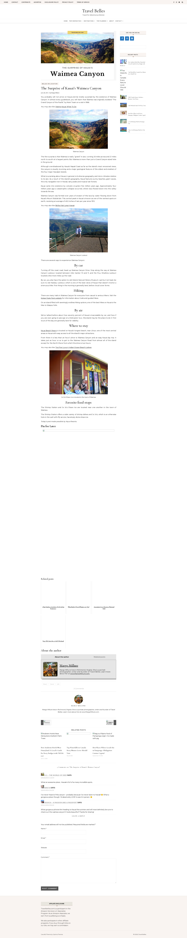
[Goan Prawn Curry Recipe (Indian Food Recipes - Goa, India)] (45, 722)
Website (44, 848)
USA (58, 684)
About (111, 21)
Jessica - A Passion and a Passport (60, 803)
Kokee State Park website (51, 298)
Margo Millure (55, 93)
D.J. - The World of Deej (55, 775)
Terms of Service (83, 2)
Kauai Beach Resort (49, 331)
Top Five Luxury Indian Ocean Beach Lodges (73, 347)
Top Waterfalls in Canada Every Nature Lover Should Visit (77, 750)
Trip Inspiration (75, 21)
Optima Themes (58, 934)
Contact (15, 2)
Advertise (37, 2)
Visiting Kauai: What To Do (65, 107)
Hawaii (52, 684)
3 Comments (79, 689)
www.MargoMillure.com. (80, 674)
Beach (45, 684)
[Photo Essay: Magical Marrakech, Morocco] (111, 722)
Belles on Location (50, 83)
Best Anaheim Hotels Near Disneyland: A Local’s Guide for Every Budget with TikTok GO (132, 63)
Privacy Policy (67, 2)
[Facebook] (122, 38)
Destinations (89, 21)
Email (43, 838)
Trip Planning (101, 21)
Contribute (26, 2)
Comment (45, 857)
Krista (47, 788)
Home (6, 2)
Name (44, 828)
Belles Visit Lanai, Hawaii (64, 205)
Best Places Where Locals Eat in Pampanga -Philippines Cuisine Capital (103, 750)
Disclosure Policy (52, 2)
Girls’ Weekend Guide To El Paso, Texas (137, 105)
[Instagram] (127, 38)
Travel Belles (93, 11)
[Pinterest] (132, 38)
